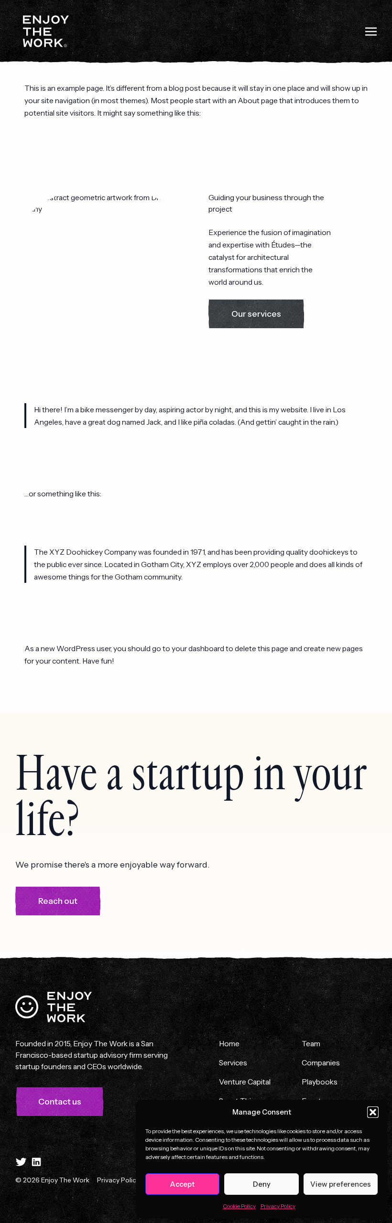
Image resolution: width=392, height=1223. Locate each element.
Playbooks (320, 1081)
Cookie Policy (239, 1206)
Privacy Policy (278, 1206)
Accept (182, 1184)
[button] (373, 1112)
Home (229, 1043)
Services (233, 1062)
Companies (321, 1062)
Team (311, 1043)
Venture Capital (245, 1081)
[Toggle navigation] (371, 31)
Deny (262, 1184)
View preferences (340, 1184)
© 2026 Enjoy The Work (52, 1180)
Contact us (59, 1101)
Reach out (57, 901)
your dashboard (198, 648)
